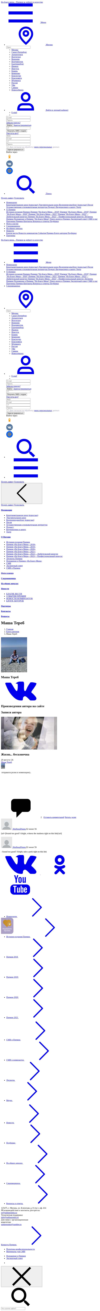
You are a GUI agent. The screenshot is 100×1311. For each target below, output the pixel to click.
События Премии (46, 233)
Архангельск (17, 54)
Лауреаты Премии (14, 559)
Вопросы (5, 616)
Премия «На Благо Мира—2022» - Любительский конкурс (32, 554)
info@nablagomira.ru (10, 1217)
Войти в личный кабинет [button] (56, 110)
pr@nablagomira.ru (9, 1213)
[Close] (21, 1276)
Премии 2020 (12, 997)
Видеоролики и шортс (66, 207)
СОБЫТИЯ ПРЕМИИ (16, 596)
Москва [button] (49, 45)
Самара (14, 87)
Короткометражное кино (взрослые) (22, 205)
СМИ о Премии (13, 568)
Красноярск (16, 78)
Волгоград (16, 57)
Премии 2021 (12, 1017)
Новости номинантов (28, 233)
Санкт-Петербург (19, 52)
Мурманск (16, 80)
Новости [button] (10, 231)
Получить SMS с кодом (16, 131)
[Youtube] (20, 894)
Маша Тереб (6, 762)
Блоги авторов (61, 233)
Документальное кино (49, 205)
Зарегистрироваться (22, 125)
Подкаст (52, 207)
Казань (14, 71)
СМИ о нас (93, 219)
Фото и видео (12, 224)
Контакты (28, 221)
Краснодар (16, 76)
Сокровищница (13, 226)
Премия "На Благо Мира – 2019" (75, 212)
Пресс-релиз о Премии (60, 219)
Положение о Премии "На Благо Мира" (32, 219)
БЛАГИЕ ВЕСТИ (14, 594)
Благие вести (12, 233)
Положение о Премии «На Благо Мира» (24, 561)
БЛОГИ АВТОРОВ (15, 601)
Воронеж (15, 59)
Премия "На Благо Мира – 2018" (45, 212)
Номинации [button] (11, 202)
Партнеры (10, 235)
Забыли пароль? (13, 123)
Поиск (48, 193)
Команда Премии (9, 1245)
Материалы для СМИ (15, 1251)
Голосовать (19, 198)
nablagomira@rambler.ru (11, 1224)
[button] (25, 308)
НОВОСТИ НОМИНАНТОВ (19, 598)
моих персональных (43, 147)
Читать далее (70, 817)
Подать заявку (7, 198)
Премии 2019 (12, 977)
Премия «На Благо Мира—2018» (21, 544)
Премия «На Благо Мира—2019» (21, 547)
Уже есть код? (12, 133)
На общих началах (14, 228)
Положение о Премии (16, 1256)
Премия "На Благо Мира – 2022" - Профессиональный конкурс (56, 217)
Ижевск (14, 66)
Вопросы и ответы (41, 221)
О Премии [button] (10, 209)
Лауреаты (10, 1080)
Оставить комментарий (53, 817)
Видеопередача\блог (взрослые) (73, 205)
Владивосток (17, 61)
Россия (14, 83)
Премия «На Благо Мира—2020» (21, 549)
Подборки (54, 221)
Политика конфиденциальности (20, 1249)
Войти (9, 125)
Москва (14, 50)
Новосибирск (17, 90)
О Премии (6, 537)
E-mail (14, 112)
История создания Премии (18, 212)
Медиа (9, 1100)
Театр (78, 207)
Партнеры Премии (14, 221)
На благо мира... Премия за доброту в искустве (22, 2)
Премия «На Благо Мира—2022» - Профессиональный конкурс (34, 556)
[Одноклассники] (60, 874)
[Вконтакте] (20, 700)
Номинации (6, 510)
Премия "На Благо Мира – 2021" (43, 214)
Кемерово (15, 73)
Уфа (13, 85)
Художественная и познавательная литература (27, 207)
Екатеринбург (17, 64)
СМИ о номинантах (15, 1060)
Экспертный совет (79, 219)
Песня (90, 205)
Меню (43, 22)
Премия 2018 (12, 957)
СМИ (8, 563)
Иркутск (15, 69)
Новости (5, 589)
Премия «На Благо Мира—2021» (21, 551)
